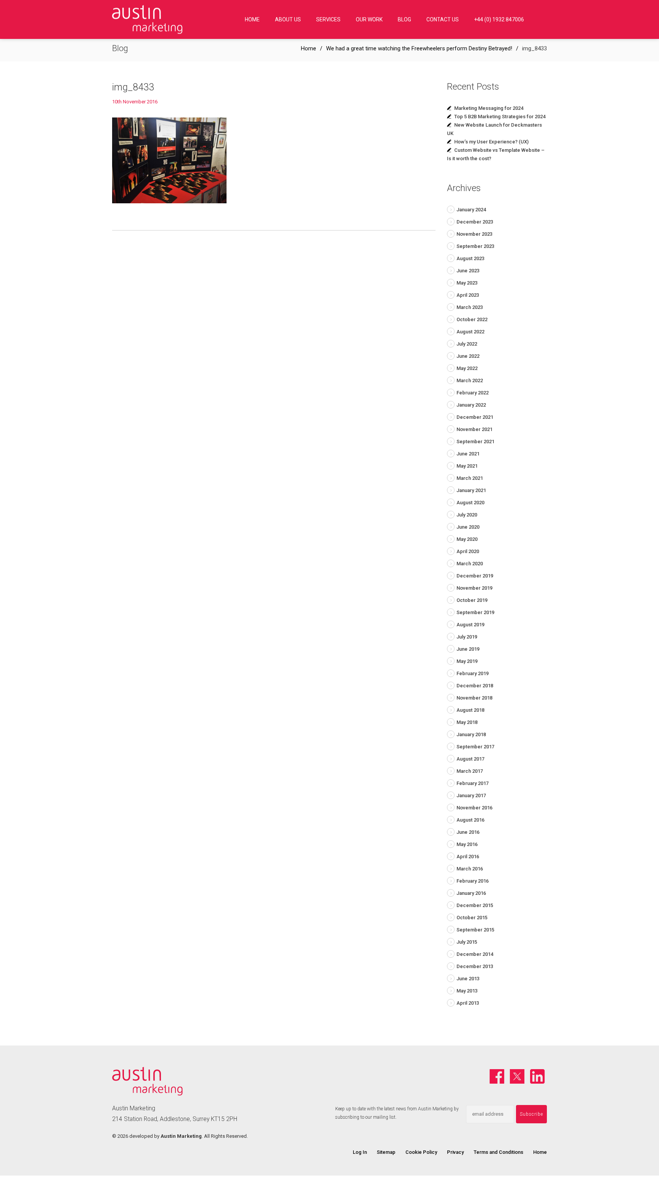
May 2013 (466, 991)
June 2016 (467, 832)
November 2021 (474, 429)
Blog (404, 19)
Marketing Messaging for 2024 (488, 108)
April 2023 (467, 295)
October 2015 (471, 917)
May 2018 (466, 722)
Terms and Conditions (498, 1152)
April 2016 (467, 856)
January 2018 (471, 734)
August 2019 (470, 624)
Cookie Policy (421, 1152)
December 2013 (474, 966)
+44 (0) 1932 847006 (499, 19)
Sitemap (386, 1152)
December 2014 (474, 954)
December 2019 (474, 576)
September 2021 (475, 441)
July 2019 (466, 637)
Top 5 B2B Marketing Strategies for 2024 (499, 116)
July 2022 (466, 344)
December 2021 (474, 417)
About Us (288, 19)
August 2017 (470, 759)
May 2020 (466, 539)
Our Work (369, 19)
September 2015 (475, 930)
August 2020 (470, 502)
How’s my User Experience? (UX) (491, 142)
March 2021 (469, 478)
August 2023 (470, 258)
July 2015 (466, 942)
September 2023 (475, 246)
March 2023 (469, 307)
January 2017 (471, 795)
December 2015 (474, 905)
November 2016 (474, 808)
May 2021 (466, 466)
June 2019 (467, 649)
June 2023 (467, 270)
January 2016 (471, 893)
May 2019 (466, 661)
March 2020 (469, 563)
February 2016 (472, 881)
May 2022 (466, 368)
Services (328, 19)
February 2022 (472, 393)
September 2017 (475, 747)
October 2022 (471, 319)
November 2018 (474, 698)
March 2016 (469, 869)
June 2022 (467, 356)
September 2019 (475, 612)
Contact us (442, 19)
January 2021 (471, 490)
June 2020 (467, 527)
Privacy (455, 1152)
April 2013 (467, 1003)
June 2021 (467, 454)
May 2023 (466, 283)
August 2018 (470, 710)
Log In (360, 1152)
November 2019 (474, 588)
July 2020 (466, 515)
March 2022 (469, 380)
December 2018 (474, 685)
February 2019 (472, 673)
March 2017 (469, 771)
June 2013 (467, 978)
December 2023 (474, 222)
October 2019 (471, 600)
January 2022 (471, 405)
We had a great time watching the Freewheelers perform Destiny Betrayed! (419, 48)
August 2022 (470, 332)
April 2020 (467, 551)
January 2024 (471, 209)
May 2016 (466, 844)
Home (252, 19)
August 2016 (470, 820)
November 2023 (474, 234)
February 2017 (472, 783)
